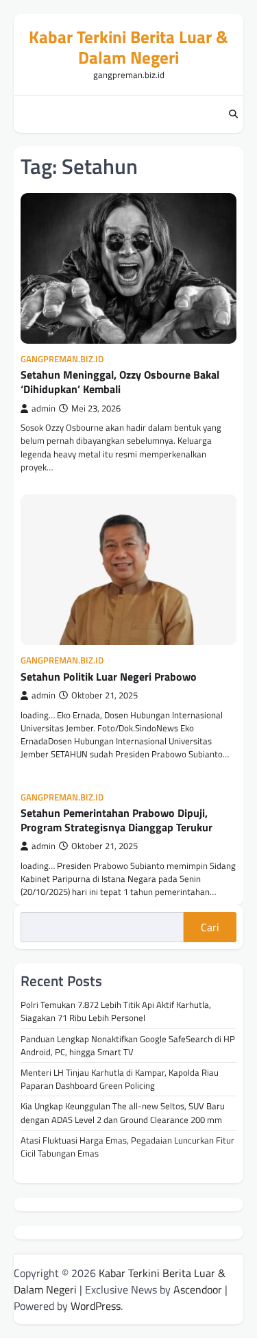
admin (44, 408)
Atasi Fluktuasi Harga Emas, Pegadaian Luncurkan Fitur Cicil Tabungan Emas (127, 1146)
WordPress (96, 1306)
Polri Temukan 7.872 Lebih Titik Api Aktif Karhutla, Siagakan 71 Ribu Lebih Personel (116, 1011)
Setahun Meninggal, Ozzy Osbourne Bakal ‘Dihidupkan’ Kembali (120, 381)
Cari (210, 927)
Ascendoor (197, 1289)
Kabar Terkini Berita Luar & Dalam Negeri (128, 47)
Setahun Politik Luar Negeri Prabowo (109, 676)
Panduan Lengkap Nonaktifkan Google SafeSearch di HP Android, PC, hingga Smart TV (128, 1045)
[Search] (233, 114)
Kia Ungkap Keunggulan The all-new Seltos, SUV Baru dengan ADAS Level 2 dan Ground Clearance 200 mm (123, 1112)
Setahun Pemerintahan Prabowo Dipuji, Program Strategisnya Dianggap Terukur (116, 820)
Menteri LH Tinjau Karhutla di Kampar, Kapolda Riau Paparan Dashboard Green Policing (120, 1078)
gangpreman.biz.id (62, 359)
